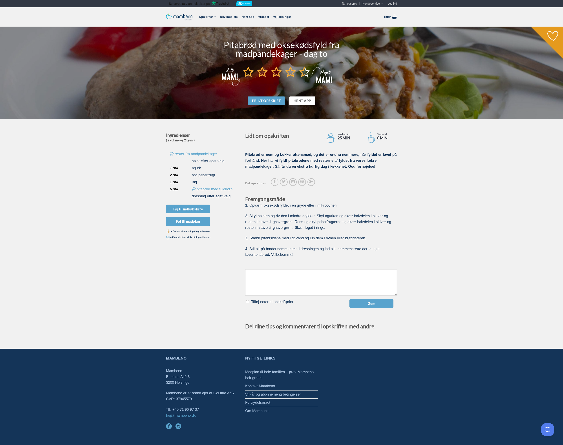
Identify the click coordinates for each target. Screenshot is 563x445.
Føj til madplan (188, 221)
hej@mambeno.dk (181, 415)
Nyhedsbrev (349, 3)
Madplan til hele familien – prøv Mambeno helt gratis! (279, 375)
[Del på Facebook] (274, 182)
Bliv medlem (229, 16)
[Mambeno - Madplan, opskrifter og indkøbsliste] (179, 16)
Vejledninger (282, 16)
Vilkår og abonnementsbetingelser (273, 394)
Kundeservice (371, 3)
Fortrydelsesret (257, 402)
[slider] (276, 72)
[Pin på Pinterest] (302, 182)
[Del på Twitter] (283, 182)
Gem (371, 303)
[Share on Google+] (311, 182)
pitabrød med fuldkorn (214, 189)
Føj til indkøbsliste (188, 209)
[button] (390, 17)
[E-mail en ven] (293, 182)
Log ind (392, 3)
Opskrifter (206, 16)
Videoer (263, 16)
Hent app (248, 16)
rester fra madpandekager (196, 154)
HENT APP (302, 101)
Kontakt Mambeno (260, 386)
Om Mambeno (256, 411)
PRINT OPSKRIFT (266, 101)
